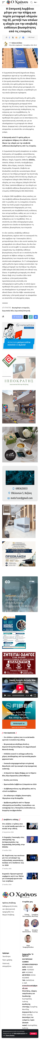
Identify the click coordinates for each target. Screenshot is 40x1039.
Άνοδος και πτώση (11, 780)
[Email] (16, 37)
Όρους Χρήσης (10, 1035)
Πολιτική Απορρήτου (19, 1033)
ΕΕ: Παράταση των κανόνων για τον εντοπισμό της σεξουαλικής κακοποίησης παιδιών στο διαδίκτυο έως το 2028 (13, 860)
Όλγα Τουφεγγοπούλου (28, 946)
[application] (20, 688)
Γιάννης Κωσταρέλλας (27, 915)
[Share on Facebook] (9, 37)
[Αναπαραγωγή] (5, 695)
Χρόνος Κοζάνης (17, 43)
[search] (31, 2)
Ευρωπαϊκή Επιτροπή (22, 311)
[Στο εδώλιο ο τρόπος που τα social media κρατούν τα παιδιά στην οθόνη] (32, 826)
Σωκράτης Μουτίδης (35, 915)
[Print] (23, 37)
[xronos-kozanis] (17, 2)
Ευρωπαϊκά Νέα (8, 311)
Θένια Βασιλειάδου (27, 930)
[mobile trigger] (4, 2)
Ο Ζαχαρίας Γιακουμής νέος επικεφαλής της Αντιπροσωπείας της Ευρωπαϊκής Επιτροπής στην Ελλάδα (13, 842)
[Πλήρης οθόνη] (35, 695)
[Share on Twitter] (12, 37)
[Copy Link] (19, 37)
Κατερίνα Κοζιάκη (35, 930)
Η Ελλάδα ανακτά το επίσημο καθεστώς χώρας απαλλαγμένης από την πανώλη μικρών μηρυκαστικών (19, 756)
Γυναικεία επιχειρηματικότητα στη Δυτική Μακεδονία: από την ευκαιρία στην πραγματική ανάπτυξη (19, 766)
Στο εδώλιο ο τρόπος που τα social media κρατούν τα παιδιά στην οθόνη (13, 826)
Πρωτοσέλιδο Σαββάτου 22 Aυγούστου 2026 (20, 784)
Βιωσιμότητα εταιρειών (20, 308)
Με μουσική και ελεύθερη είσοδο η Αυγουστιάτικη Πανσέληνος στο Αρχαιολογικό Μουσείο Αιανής (19, 747)
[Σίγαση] (31, 695)
